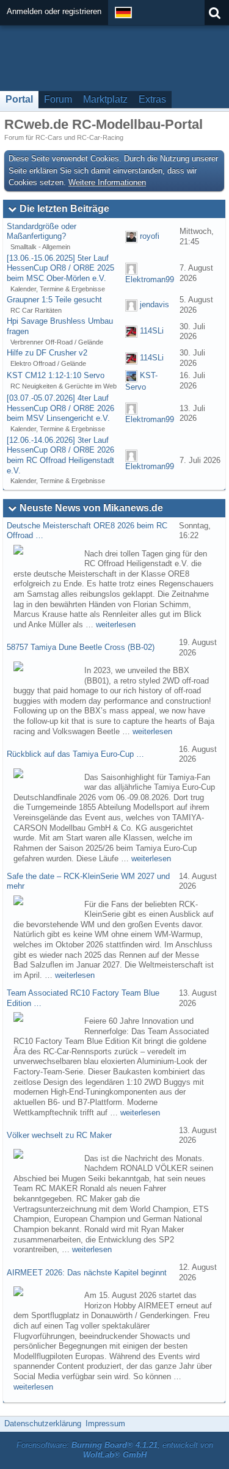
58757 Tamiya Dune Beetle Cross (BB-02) (80, 647)
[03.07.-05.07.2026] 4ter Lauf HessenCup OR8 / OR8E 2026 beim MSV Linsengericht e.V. (60, 408)
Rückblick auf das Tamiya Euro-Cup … (75, 754)
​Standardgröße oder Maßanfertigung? (41, 231)
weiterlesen (116, 624)
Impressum (105, 1423)
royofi (149, 236)
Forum (58, 99)
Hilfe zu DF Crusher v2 (47, 352)
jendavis (154, 304)
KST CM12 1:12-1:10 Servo (55, 375)
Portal (19, 99)
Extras (152, 99)
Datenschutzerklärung (42, 1423)
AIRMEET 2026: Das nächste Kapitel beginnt (87, 1272)
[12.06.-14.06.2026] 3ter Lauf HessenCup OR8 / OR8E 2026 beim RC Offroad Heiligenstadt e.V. (60, 455)
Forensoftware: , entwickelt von (114, 1450)
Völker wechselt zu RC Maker (59, 1135)
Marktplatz (105, 99)
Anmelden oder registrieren (54, 11)
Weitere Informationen (107, 182)
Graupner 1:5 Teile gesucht (54, 299)
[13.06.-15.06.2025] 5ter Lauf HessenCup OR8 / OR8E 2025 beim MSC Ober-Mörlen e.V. (60, 268)
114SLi (152, 331)
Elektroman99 (149, 279)
